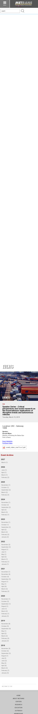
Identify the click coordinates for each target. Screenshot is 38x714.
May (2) (3, 663)
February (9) (5, 638)
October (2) (5, 505)
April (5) (3, 557)
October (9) (5, 626)
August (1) (4, 549)
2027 (3, 459)
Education (18, 708)
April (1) (3, 472)
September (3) (6, 547)
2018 (3, 645)
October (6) (5, 651)
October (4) (5, 577)
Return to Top (7, 686)
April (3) (3, 510)
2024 (3, 499)
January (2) (5, 537)
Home (18, 695)
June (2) (4, 661)
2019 (3, 621)
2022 (3, 541)
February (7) (5, 670)
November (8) (5, 624)
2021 (3, 569)
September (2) (6, 490)
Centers (18, 701)
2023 (3, 519)
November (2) (5, 544)
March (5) (4, 589)
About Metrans (18, 698)
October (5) (5, 601)
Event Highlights (7, 441)
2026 (3, 467)
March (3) (4, 512)
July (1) (3, 552)
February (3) (5, 591)
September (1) (6, 604)
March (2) (4, 492)
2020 (3, 596)
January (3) (5, 616)
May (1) (3, 554)
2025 (3, 482)
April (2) (3, 530)
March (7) (4, 559)
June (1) (4, 470)
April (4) (3, 586)
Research (18, 704)
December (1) (5, 572)
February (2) (5, 477)
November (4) (5, 574)
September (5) (6, 579)
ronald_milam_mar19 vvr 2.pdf (16, 447)
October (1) (5, 487)
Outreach (18, 711)
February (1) (5, 515)
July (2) (3, 658)
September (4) (6, 628)
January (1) (5, 564)
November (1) (5, 485)
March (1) (4, 462)
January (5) (5, 673)
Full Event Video (7, 443)
